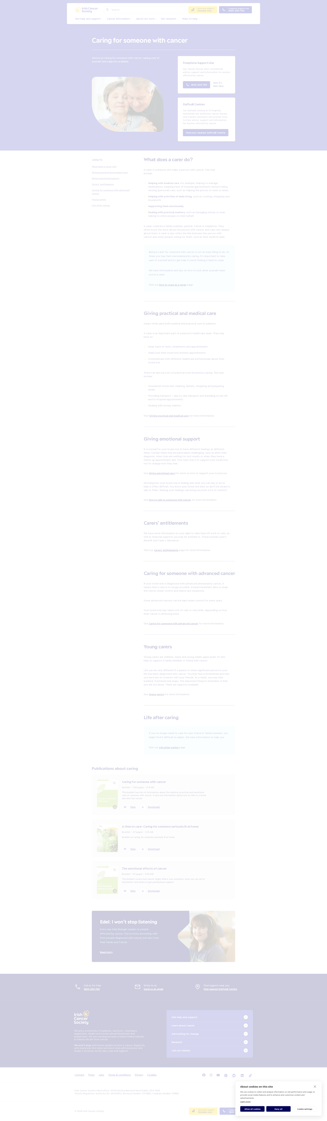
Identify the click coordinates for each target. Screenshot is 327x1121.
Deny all (278, 1109)
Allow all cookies (252, 1109)
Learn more (245, 1101)
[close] (315, 1086)
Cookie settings (304, 1109)
